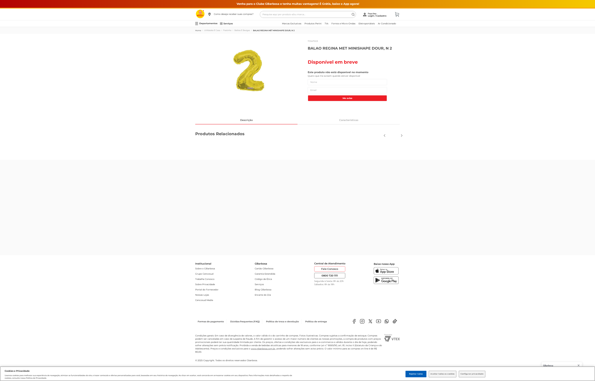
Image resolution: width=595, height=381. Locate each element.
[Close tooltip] (578, 365)
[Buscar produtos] (353, 14)
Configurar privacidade (472, 374)
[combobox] (308, 14)
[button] (230, 14)
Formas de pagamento (211, 321)
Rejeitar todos (416, 374)
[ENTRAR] (377, 15)
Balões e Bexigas (242, 30)
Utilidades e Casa (212, 30)
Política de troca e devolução (282, 321)
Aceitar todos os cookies (442, 374)
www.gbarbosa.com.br (263, 348)
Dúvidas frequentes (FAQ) (245, 321)
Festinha (227, 30)
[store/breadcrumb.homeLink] (198, 30)
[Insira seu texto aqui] (386, 321)
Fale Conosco (329, 268)
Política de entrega (316, 321)
